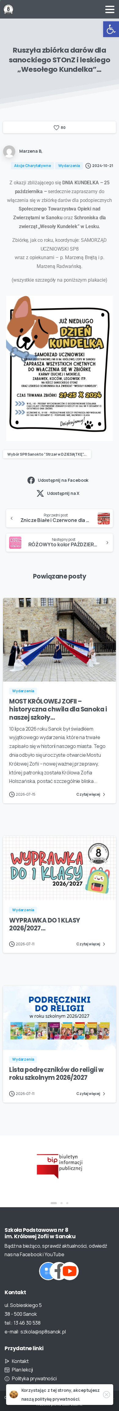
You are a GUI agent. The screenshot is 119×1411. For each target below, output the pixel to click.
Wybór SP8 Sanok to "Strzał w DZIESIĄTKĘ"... (47, 454)
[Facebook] (59, 1271)
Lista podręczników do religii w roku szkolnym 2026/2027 (56, 1073)
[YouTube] (69, 1271)
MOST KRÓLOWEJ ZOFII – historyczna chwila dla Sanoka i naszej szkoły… (58, 709)
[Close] (106, 1394)
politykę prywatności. (58, 1399)
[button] (111, 29)
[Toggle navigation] (110, 9)
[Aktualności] (48, 1271)
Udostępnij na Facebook (63, 480)
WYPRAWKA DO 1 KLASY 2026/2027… (44, 924)
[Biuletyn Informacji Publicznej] (59, 1166)
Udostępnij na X (63, 493)
